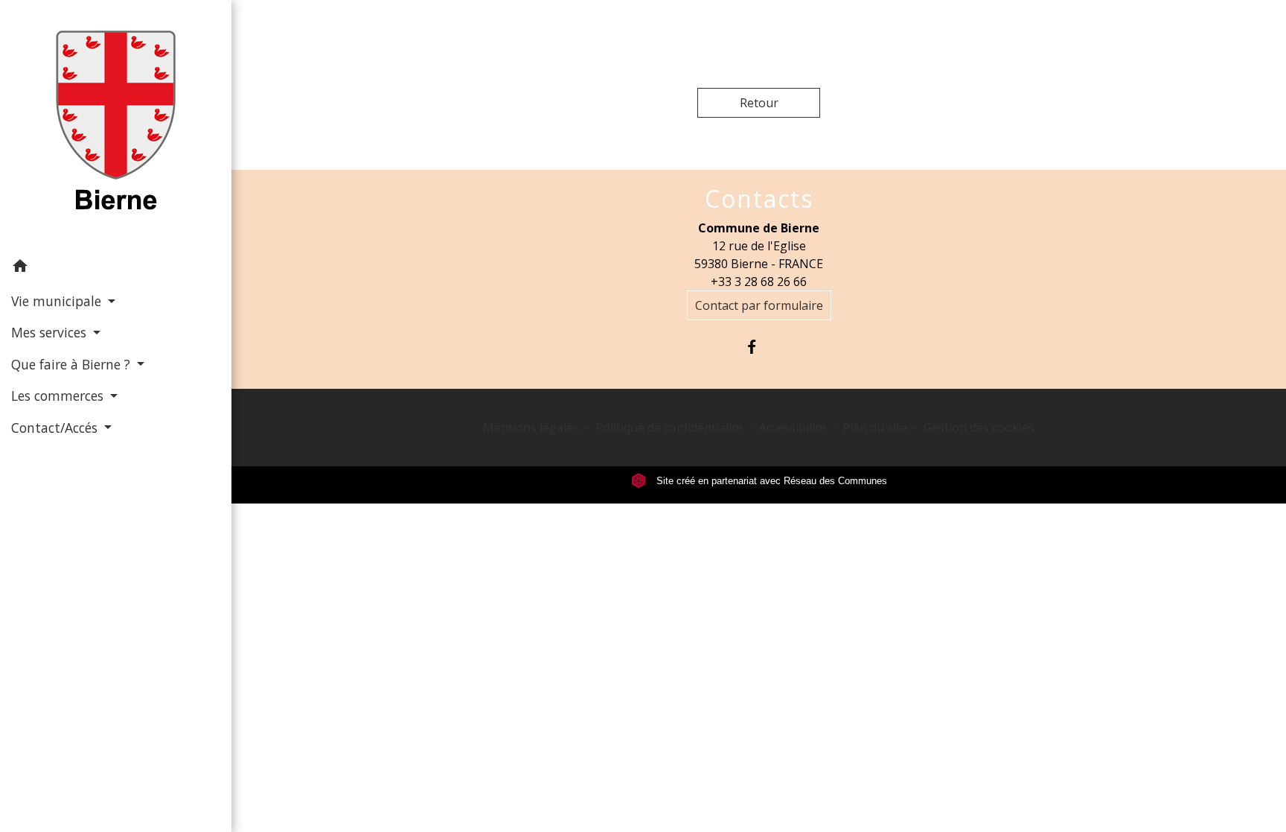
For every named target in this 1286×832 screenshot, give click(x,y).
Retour (759, 103)
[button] (115, 268)
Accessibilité (792, 427)
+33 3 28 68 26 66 (759, 281)
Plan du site (874, 427)
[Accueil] (116, 125)
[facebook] (758, 346)
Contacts (759, 199)
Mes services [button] (50, 332)
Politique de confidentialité (669, 427)
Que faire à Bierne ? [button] (72, 364)
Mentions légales (531, 427)
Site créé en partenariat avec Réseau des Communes (770, 480)
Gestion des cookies (979, 427)
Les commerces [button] (59, 395)
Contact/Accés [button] (56, 427)
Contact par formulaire (759, 305)
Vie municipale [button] (58, 301)
